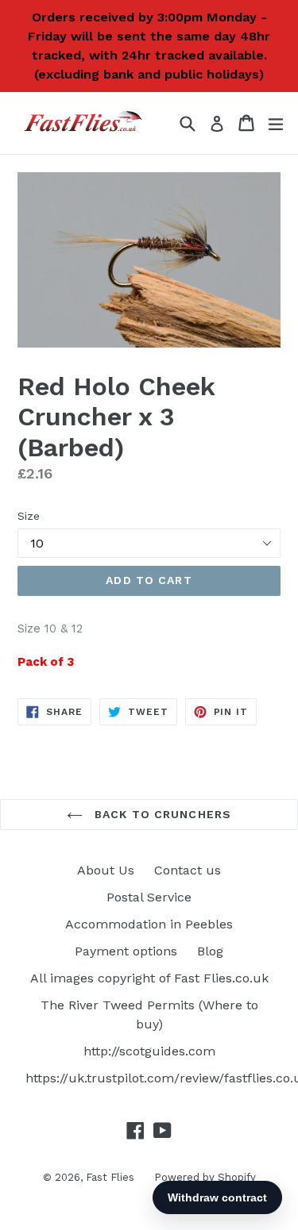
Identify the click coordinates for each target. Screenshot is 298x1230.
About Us (105, 870)
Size (28, 515)
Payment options (126, 951)
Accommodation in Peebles (149, 924)
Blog (210, 951)
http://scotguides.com (149, 1051)
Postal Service (149, 897)
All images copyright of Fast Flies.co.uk (149, 978)
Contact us (187, 870)
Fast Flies (110, 1177)
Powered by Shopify (205, 1177)
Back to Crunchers (161, 814)
